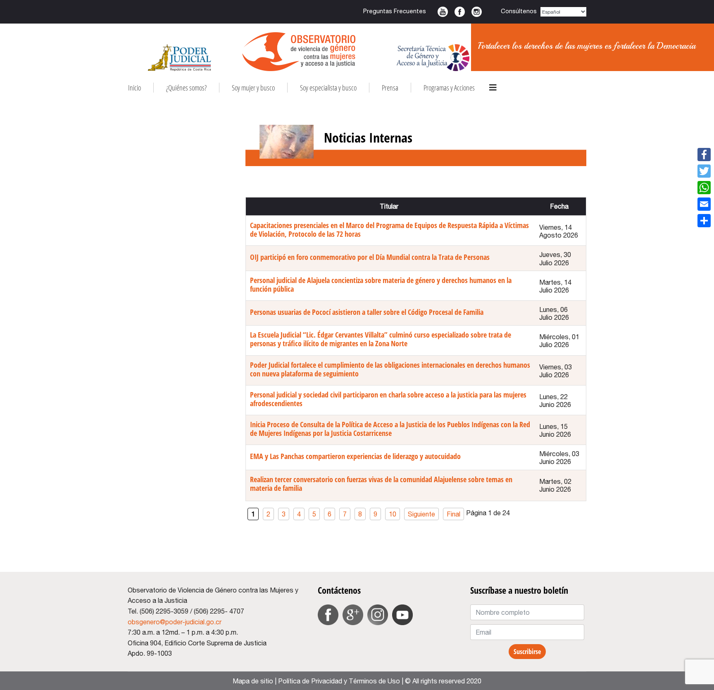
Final (453, 514)
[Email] (704, 204)
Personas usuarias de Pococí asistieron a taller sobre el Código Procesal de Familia (366, 312)
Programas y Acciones (449, 88)
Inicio (134, 88)
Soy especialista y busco (328, 88)
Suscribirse (527, 651)
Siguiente (421, 514)
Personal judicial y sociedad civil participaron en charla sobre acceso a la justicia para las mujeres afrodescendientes (388, 399)
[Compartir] (704, 220)
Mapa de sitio (253, 681)
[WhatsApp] (704, 187)
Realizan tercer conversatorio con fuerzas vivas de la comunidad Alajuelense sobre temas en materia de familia (381, 483)
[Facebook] (704, 154)
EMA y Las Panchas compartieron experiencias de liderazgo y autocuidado (355, 456)
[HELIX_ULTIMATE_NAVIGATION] (493, 87)
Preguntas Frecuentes (394, 10)
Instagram (476, 12)
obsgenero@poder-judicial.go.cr (174, 622)
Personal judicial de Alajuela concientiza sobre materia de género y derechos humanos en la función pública (381, 284)
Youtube (443, 12)
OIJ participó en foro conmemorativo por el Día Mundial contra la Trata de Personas (370, 257)
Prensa (390, 88)
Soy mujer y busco (253, 88)
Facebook (460, 12)
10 (392, 514)
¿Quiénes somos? (186, 88)
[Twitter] (704, 171)
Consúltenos (519, 10)
